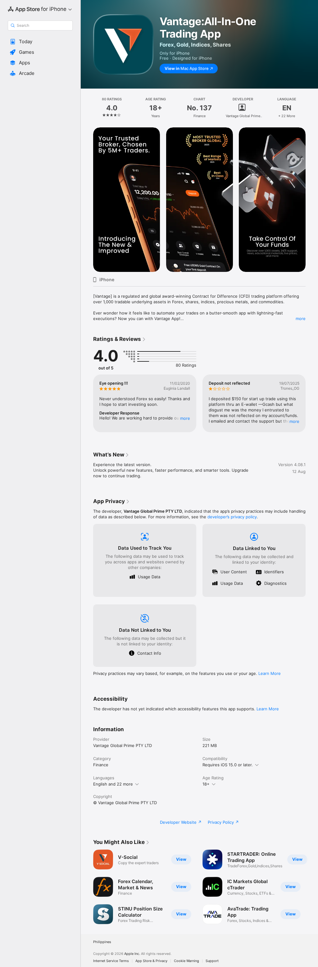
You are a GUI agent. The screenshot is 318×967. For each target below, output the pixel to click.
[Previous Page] (87, 108)
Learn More (269, 673)
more (301, 318)
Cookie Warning (186, 961)
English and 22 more (113, 783)
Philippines (102, 942)
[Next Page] (311, 108)
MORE (185, 418)
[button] (40, 41)
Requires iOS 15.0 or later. (227, 764)
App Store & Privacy (151, 961)
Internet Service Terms (111, 961)
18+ (206, 783)
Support (212, 961)
